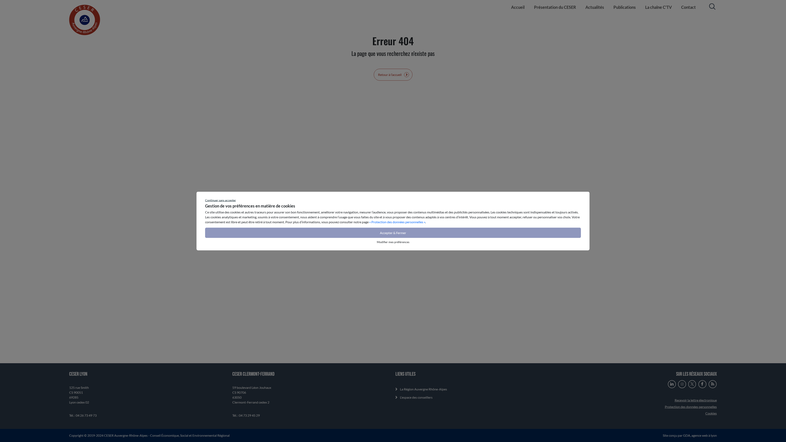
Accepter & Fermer (393, 233)
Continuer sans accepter (220, 200)
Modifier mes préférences (393, 242)
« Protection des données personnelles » (397, 222)
